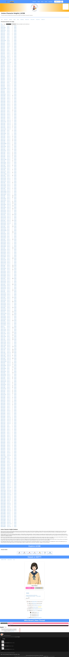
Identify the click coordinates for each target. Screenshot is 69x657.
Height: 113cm (3, 114)
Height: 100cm (3, 95)
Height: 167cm (3, 311)
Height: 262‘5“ (9, 526)
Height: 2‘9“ (8, 75)
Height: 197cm (3, 400)
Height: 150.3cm (3, 211)
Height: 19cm (3, 37)
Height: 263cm (3, 451)
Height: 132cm (3, 149)
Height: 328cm (3, 468)
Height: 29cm (3, 44)
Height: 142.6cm (3, 179)
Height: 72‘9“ (9, 519)
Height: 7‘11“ (9, 439)
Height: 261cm (3, 449)
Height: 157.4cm (3, 259)
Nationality (22, 19)
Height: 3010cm (3, 522)
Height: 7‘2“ (8, 429)
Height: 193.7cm (3, 394)
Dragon (38, 612)
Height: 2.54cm (3, 27)
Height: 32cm (3, 47)
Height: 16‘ (8, 478)
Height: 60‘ (8, 506)
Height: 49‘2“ (9, 493)
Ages (2, 19)
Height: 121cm (3, 127)
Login (16, 636)
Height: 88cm (3, 78)
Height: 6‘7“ (8, 406)
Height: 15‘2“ (9, 475)
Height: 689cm (3, 484)
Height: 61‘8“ (9, 509)
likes (27, 598)
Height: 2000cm (3, 513)
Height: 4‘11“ (9, 208)
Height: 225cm (3, 432)
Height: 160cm (3, 269)
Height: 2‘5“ (8, 69)
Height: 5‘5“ (8, 303)
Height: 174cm (3, 339)
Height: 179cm (3, 355)
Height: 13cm (3, 31)
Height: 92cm (3, 82)
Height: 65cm (3, 63)
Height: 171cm (3, 332)
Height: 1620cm (3, 497)
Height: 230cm (3, 435)
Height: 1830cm (3, 506)
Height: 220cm (3, 429)
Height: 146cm (3, 197)
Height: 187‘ (9, 525)
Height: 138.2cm (3, 162)
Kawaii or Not (10, 559)
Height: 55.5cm (3, 57)
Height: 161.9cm (3, 282)
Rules (19, 654)
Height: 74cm (3, 69)
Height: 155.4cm (3, 242)
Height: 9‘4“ (8, 458)
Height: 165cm (3, 301)
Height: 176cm (3, 349)
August (3, 640)
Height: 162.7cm (3, 288)
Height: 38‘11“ (9, 490)
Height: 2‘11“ (9, 79)
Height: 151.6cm (3, 217)
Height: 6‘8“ (8, 410)
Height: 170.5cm (3, 330)
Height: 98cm (3, 91)
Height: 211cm (3, 420)
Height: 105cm (3, 102)
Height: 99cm (3, 92)
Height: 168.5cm (3, 317)
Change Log (11, 654)
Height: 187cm (3, 378)
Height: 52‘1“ (9, 496)
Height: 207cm (3, 414)
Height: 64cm (3, 60)
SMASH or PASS (3, 559)
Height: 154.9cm (3, 237)
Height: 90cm (3, 79)
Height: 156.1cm (3, 249)
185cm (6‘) (43, 19)
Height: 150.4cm (3, 213)
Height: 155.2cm (3, 240)
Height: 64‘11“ (9, 510)
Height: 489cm (3, 478)
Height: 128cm (3, 140)
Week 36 (3, 643)
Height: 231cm (3, 436)
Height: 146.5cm (3, 198)
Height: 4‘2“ (8, 139)
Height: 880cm (3, 487)
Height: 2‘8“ (8, 73)
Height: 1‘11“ (9, 59)
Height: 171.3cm (3, 333)
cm (2, 24)
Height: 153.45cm (3, 230)
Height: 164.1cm (3, 298)
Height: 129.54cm (3, 143)
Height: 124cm (3, 134)
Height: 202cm (3, 407)
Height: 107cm (3, 105)
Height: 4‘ (8, 130)
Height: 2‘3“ (8, 66)
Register (18, 636)
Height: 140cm (3, 169)
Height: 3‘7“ (8, 111)
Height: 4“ (8, 30)
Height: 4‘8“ (8, 178)
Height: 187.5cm (3, 381)
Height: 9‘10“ (9, 464)
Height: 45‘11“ (9, 491)
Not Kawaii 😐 (39, 587)
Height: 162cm (3, 284)
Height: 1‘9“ (8, 57)
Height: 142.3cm (3, 178)
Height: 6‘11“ (9, 420)
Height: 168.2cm (3, 316)
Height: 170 (2, 326)
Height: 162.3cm (3, 285)
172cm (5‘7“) (38, 19)
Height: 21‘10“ (9, 481)
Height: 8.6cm (3, 28)
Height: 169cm (3, 320)
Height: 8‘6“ (8, 448)
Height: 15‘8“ (9, 477)
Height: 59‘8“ (9, 504)
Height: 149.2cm (3, 207)
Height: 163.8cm (3, 295)
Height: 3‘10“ (9, 120)
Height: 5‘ (8, 224)
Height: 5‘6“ (8, 314)
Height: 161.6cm (3, 281)
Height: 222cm (3, 430)
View (10, 625)
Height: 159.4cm (3, 268)
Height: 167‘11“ (9, 523)
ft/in (4, 24)
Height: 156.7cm (3, 255)
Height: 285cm (3, 458)
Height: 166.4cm (3, 310)
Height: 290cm (3, 459)
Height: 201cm (3, 406)
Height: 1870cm (3, 507)
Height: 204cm (3, 410)
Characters (34, 1)
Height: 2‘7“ (8, 72)
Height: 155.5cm (3, 243)
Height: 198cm (3, 401)
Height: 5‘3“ (8, 271)
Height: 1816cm (3, 503)
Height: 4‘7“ (8, 168)
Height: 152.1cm (3, 221)
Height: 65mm (3, 62)
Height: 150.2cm (3, 210)
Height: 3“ (8, 28)
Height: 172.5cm (3, 336)
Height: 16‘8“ (9, 480)
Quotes (46, 1)
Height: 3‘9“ (8, 117)
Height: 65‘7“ (9, 513)
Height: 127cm (3, 139)
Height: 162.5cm (3, 287)
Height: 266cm (3, 452)
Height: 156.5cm (3, 253)
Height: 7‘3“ (8, 430)
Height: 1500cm (3, 493)
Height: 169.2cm (3, 323)
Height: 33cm (3, 49)
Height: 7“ (8, 37)
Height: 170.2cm (3, 329)
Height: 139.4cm (3, 166)
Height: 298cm (3, 462)
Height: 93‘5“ (9, 520)
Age (44, 553)
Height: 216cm (3, 426)
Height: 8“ (8, 40)
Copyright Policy (45, 656)
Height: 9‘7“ (8, 461)
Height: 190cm (3, 387)
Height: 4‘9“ (8, 194)
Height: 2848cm (3, 520)
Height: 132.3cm (3, 150)
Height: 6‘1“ (8, 374)
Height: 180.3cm (3, 359)
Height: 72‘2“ (9, 516)
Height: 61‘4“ (9, 507)
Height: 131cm (3, 147)
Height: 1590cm (3, 496)
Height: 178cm (3, 352)
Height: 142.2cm (3, 176)
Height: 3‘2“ (8, 88)
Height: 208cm (3, 416)
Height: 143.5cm (3, 185)
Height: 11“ (8, 43)
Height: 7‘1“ (8, 426)
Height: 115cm (3, 117)
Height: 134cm (3, 153)
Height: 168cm (3, 314)
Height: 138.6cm (3, 163)
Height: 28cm (3, 43)
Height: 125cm (3, 136)
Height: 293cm (3, 461)
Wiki (5, 654)
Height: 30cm (3, 46)
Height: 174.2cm (3, 340)
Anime (39, 1)
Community (50, 1)
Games (42, 1)
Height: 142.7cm (3, 181)
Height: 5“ (8, 31)
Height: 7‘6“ (8, 435)
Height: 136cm (3, 156)
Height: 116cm (3, 118)
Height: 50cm (3, 56)
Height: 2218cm (3, 519)
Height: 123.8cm (3, 133)
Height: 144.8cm (3, 194)
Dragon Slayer (35, 610)
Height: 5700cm (3, 525)
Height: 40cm (3, 53)
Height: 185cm (3, 372)
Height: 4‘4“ (8, 150)
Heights (19, 553)
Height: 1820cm (3, 504)
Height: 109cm (3, 108)
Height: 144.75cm (3, 192)
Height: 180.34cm (3, 361)
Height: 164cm (3, 297)
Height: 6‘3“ (8, 390)
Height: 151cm (3, 214)
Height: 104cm (3, 101)
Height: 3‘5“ (8, 102)
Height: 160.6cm (3, 275)
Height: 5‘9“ (8, 349)
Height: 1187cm (3, 490)
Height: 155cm (3, 239)
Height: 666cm (3, 481)
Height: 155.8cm (3, 246)
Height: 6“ (8, 34)
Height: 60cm (3, 59)
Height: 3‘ (8, 82)
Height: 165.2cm (3, 303)
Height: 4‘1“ (8, 136)
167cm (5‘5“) (32, 19)
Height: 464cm (3, 475)
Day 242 (3, 646)
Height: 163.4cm (3, 294)
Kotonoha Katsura (7, 649)
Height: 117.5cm (3, 121)
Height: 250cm (3, 442)
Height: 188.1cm (3, 384)
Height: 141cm (3, 172)
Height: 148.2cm (3, 204)
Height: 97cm (3, 89)
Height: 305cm (3, 465)
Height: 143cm (3, 182)
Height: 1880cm (3, 509)
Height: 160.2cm (3, 271)
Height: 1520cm (3, 494)
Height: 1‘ (8, 47)
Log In (62, 1)
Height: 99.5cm (3, 94)
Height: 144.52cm (3, 191)
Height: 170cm (3, 327)
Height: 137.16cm (3, 159)
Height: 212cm (3, 422)
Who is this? (11, 624)
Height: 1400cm (3, 491)
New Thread (40, 620)
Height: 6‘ (8, 368)
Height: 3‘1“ (8, 85)
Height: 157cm (3, 258)
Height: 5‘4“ (8, 288)
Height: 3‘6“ (8, 105)
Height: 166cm (3, 307)
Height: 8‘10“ (9, 455)
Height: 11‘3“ (9, 471)
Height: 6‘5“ (8, 400)
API (3, 654)
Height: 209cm (3, 417)
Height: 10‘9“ (9, 468)
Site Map (7, 654)
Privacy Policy (15, 654)
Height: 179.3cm (3, 356)
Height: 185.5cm (3, 374)
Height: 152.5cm (3, 224)
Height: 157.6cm (3, 262)
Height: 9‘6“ (8, 459)
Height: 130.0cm (3, 146)
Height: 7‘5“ (8, 433)
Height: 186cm (3, 377)
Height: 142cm (3, 175)
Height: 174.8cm (3, 345)
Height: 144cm (3, 188)
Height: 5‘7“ (8, 329)
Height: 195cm (3, 397)
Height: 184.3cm (3, 371)
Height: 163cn (3, 291)
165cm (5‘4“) (27, 19)
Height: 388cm (3, 474)
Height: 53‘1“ (9, 497)
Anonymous (11, 623)
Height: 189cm (3, 385)
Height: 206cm (3, 413)
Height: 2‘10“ (9, 78)
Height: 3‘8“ (8, 114)
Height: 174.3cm (3, 342)
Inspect (15, 27)
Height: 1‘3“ (8, 53)
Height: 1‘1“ (8, 50)
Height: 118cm (3, 123)
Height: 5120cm (3, 523)
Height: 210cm (3, 419)
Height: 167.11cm (3, 313)
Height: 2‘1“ (8, 60)
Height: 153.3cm (3, 227)
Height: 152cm (3, 220)
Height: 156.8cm (3, 256)
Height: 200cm (3, 404)
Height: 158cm (3, 265)
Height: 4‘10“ (9, 204)
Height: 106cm (3, 104)
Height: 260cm (3, 448)
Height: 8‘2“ (8, 442)
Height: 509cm (3, 480)
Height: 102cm (3, 98)
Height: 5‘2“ (8, 262)
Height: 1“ (8, 27)
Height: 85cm (3, 76)
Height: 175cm (3, 346)
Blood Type (6, 19)
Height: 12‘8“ (9, 474)
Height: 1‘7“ (8, 56)
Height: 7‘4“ (8, 432)
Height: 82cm (3, 73)
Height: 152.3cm (3, 223)
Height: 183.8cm (3, 368)
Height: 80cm (3, 72)
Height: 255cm (3, 445)
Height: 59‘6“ (9, 503)
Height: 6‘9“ (8, 413)
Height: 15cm (3, 33)
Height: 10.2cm (3, 30)
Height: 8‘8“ (8, 452)
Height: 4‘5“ (8, 156)
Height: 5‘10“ (9, 352)
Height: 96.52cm (3, 88)
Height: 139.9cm (3, 168)
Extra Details (50, 553)
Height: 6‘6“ (8, 403)
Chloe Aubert (38, 596)
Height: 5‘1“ (8, 239)
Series (18, 19)
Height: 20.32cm (3, 40)
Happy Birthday (40, 617)
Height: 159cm (3, 266)
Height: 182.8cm (3, 365)
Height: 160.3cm (3, 272)
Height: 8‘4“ (8, 445)
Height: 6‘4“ (8, 394)
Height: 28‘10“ (9, 487)
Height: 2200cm (3, 516)
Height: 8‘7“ (8, 451)
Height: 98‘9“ (9, 522)
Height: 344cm (3, 471)
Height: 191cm (3, 390)
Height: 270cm (3, 455)
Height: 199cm (3, 403)
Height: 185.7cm (3, 375)
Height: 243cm (3, 439)
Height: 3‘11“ (9, 127)
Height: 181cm (3, 362)
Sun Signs (39, 553)
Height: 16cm (3, 34)
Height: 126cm (3, 137)
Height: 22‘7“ (9, 484)
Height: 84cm (3, 75)
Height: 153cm (3, 226)
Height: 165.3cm (3, 304)
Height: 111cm (3, 111)
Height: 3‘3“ (8, 94)
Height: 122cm (3, 130)
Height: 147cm (3, 201)
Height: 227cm (3, 433)
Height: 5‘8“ (8, 339)
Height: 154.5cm (3, 236)
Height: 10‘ (8, 465)
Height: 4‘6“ (8, 159)
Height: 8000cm (3, 526)
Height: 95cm (3, 85)
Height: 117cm (3, 120)
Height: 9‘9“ (8, 462)
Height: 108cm (3, 107)
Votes (14, 559)
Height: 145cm (3, 195)
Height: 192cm (3, 391)
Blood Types (29, 553)
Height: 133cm (3, 152)
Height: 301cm (3, 464)
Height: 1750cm (3, 500)
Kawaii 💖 (30, 587)
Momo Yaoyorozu (6, 642)
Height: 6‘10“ (9, 417)
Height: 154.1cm (3, 233)
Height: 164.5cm (3, 300)
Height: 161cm (3, 278)
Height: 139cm (3, 165)
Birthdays (10, 19)
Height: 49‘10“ (9, 494)
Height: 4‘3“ (8, 143)
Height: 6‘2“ (8, 384)
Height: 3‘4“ (8, 98)
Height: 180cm (3, 358)
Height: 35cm (3, 50)
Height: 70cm (3, 66)
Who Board (29, 620)
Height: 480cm (3, 477)
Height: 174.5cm (3, 343)
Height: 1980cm (3, 510)
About (1, 654)
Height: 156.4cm (3, 252)
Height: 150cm (3, 208)
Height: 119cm (3, 124)
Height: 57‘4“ (9, 500)
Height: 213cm (3, 423)
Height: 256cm (3, 446)
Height (14, 19)
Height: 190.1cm (3, 388)
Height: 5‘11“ (9, 361)
